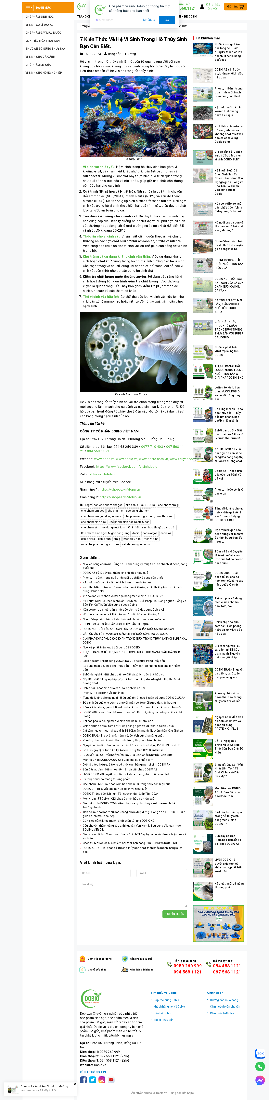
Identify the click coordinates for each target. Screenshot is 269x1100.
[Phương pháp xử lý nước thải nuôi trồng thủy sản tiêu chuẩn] (203, 701)
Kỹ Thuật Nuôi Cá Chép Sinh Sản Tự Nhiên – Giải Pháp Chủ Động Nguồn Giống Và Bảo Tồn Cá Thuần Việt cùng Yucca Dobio (229, 182)
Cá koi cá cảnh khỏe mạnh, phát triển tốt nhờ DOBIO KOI (119, 820)
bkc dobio (132, 505)
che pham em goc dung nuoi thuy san (149, 516)
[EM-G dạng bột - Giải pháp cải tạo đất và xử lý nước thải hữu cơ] (203, 435)
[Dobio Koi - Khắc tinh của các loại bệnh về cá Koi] (203, 476)
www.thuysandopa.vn (186, 459)
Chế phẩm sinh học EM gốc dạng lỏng (105, 533)
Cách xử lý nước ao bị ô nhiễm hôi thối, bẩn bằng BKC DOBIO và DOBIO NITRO (132, 843)
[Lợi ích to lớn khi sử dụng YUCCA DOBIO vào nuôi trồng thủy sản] (203, 393)
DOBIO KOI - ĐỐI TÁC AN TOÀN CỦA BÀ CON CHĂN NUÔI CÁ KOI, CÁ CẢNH (129, 629)
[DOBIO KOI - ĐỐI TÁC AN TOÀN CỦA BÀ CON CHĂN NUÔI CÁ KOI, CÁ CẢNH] (203, 284)
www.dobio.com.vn (153, 459)
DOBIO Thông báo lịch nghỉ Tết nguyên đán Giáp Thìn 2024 (121, 793)
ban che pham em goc (108, 505)
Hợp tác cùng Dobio (166, 1000)
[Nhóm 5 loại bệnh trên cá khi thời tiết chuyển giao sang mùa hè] (203, 246)
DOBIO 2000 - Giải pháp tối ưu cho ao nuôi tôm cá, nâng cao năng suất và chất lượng (229, 580)
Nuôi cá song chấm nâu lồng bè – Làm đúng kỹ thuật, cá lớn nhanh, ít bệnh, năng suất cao (228, 52)
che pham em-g (168, 505)
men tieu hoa (132, 538)
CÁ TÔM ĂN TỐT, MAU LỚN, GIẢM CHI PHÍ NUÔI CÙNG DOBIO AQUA (125, 633)
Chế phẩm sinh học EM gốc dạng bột (151, 527)
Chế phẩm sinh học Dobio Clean (129, 521)
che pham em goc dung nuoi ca (101, 516)
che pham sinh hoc (93, 521)
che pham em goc (93, 510)
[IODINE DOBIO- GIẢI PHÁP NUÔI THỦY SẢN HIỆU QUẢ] (203, 265)
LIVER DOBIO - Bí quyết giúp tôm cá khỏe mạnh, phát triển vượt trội (126, 774)
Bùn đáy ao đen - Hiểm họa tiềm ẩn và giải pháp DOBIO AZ (120, 769)
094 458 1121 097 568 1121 (227, 968)
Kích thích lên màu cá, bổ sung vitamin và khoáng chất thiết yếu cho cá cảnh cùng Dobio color (229, 134)
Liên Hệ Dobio (162, 1013)
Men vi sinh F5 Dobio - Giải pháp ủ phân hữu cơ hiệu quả (118, 798)
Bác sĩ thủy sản (164, 1019)
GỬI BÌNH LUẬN (174, 914)
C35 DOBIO (148, 505)
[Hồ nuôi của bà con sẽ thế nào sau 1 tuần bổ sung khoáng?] (203, 228)
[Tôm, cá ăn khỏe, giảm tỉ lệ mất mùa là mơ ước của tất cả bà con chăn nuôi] (203, 557)
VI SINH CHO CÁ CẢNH (40, 56)
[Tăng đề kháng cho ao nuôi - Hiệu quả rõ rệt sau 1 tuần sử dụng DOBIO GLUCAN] (203, 514)
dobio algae (150, 533)
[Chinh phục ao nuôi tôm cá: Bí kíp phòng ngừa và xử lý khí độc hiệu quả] (203, 630)
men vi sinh (151, 538)
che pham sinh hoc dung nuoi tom (103, 527)
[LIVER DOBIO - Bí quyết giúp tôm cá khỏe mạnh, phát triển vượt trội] (203, 867)
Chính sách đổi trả (222, 1013)
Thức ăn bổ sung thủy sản (45, 48)
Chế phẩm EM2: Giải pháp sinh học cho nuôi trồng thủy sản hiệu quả (127, 784)
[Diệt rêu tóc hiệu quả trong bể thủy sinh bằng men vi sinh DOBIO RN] (203, 820)
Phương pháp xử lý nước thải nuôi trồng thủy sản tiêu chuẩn (122, 740)
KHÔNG (149, 20)
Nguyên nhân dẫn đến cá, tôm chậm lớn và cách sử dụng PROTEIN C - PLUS (132, 745)
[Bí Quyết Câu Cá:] (203, 772)
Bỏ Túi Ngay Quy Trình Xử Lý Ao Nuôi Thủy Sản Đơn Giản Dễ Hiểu (124, 750)
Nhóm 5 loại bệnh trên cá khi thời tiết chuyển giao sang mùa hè (124, 619)
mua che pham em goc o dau (100, 544)
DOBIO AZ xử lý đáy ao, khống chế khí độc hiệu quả (115, 572)
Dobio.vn (100, 1065)
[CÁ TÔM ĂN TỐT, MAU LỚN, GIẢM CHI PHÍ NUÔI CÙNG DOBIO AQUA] (203, 305)
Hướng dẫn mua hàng (224, 1000)
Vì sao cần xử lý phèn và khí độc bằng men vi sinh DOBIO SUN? (123, 596)
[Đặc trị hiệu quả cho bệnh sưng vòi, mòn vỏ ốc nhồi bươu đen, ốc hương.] (203, 535)
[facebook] (84, 1079)
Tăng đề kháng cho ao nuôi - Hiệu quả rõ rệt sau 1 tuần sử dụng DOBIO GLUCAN (134, 697)
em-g (117, 538)
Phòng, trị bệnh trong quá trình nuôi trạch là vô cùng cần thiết (123, 577)
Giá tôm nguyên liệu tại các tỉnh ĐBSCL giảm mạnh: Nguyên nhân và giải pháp (133, 730)
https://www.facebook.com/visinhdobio (126, 467)
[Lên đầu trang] (262, 1093)
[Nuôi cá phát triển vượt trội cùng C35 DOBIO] (203, 352)
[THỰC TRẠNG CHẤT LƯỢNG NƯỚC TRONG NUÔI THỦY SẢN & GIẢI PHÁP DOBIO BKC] (203, 371)
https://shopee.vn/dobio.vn (120, 497)
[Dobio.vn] (112, 999)
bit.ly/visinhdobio (101, 474)
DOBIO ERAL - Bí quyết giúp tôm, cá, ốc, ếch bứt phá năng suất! (123, 735)
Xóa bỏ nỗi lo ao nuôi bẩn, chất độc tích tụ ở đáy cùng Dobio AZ (124, 609)
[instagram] (102, 1079)
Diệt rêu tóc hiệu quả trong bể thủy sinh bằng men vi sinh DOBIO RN (127, 764)
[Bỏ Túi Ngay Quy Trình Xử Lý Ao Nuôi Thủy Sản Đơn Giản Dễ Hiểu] (203, 749)
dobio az (166, 533)
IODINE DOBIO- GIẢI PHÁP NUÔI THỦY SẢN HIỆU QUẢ (116, 624)
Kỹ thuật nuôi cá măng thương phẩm (107, 779)
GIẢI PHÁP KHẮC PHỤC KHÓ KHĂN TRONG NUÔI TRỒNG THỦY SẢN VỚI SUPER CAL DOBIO (229, 329)
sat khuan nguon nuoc (136, 544)
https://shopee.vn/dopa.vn (120, 489)
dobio (135, 533)
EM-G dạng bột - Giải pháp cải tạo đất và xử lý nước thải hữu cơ (124, 674)
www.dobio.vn (126, 459)
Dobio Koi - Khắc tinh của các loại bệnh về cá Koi (114, 688)
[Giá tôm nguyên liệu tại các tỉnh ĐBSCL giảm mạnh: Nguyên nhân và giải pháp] (203, 654)
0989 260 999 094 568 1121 (188, 968)
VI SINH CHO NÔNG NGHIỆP (43, 72)
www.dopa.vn (104, 459)
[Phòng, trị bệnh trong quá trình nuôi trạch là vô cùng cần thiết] (203, 94)
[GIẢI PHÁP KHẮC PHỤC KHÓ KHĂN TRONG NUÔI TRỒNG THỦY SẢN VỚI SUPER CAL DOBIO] (203, 327)
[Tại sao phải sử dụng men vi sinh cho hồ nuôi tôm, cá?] (203, 606)
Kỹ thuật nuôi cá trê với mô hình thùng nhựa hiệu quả (117, 582)
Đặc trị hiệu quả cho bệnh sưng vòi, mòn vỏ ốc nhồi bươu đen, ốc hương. (130, 702)
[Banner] (218, 923)
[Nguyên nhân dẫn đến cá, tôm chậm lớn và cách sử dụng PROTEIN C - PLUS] (203, 725)
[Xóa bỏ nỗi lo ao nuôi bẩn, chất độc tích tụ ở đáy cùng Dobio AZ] (203, 209)
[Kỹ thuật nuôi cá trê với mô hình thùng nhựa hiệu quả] (203, 113)
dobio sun (104, 538)
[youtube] (112, 1079)
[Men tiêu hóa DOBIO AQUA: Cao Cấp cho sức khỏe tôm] (203, 796)
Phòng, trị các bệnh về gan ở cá (103, 692)
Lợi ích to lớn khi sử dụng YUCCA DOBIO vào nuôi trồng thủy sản (124, 660)
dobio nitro (88, 538)
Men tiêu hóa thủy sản (42, 40)
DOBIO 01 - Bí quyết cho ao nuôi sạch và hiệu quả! (115, 788)
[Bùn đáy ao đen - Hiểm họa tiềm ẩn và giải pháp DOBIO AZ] (203, 844)
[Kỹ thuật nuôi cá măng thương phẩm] (203, 891)
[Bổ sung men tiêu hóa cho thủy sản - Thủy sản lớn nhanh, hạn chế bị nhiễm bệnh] (203, 414)
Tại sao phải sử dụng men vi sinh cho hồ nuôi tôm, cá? (118, 721)
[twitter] (93, 1079)
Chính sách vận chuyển (225, 1006)
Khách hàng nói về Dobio (169, 1006)
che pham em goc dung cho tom (129, 510)
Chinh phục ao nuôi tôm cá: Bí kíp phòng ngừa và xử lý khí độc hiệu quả (128, 725)
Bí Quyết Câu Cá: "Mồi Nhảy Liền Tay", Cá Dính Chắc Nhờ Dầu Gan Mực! (128, 754)
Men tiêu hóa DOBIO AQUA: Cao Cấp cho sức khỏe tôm (118, 759)
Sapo (190, 1092)
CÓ (167, 20)
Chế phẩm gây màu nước (43, 32)
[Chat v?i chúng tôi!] (260, 1080)
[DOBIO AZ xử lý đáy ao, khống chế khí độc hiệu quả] (203, 75)
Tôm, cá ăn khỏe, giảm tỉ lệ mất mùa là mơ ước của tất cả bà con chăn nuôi (132, 707)
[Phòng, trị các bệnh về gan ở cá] (203, 495)
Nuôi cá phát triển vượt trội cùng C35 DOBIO (111, 647)
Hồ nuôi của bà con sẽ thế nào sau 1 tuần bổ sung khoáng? (121, 614)
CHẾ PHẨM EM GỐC (38, 64)
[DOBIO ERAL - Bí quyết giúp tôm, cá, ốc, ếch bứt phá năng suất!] (203, 677)
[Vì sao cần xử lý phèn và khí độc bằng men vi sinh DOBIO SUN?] (203, 157)
